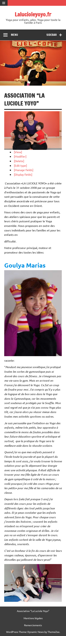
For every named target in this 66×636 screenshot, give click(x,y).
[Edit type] (20, 165)
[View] (18, 152)
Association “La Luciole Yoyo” (33, 611)
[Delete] (19, 161)
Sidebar (51, 35)
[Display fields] (23, 174)
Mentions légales (33, 618)
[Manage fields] (23, 170)
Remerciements (33, 625)
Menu (14, 35)
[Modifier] (20, 156)
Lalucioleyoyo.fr (33, 14)
